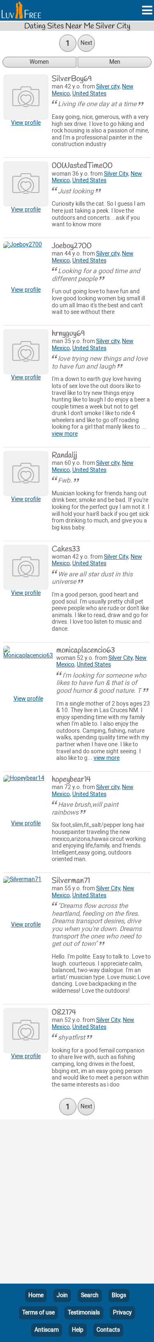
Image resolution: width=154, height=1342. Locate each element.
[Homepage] (21, 10)
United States (89, 93)
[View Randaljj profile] (25, 473)
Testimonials (84, 1312)
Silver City (116, 173)
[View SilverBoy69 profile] (25, 97)
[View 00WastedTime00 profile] (25, 184)
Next (86, 42)
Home (36, 1295)
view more (65, 433)
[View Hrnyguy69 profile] (25, 351)
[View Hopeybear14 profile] (25, 797)
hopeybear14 (71, 779)
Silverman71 (71, 880)
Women (39, 61)
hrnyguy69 (68, 333)
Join (62, 1295)
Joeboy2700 (72, 246)
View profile (26, 122)
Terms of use (38, 1312)
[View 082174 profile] (25, 1030)
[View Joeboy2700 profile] (25, 264)
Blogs (119, 1295)
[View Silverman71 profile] (25, 899)
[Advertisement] (77, 1203)
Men (114, 61)
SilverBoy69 (72, 79)
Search (90, 1295)
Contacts (108, 1329)
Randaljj (64, 455)
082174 (64, 1012)
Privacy (122, 1312)
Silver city (108, 86)
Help (77, 1329)
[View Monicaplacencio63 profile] (28, 671)
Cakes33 (66, 549)
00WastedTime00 (82, 165)
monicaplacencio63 (85, 650)
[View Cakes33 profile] (25, 567)
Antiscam (46, 1329)
